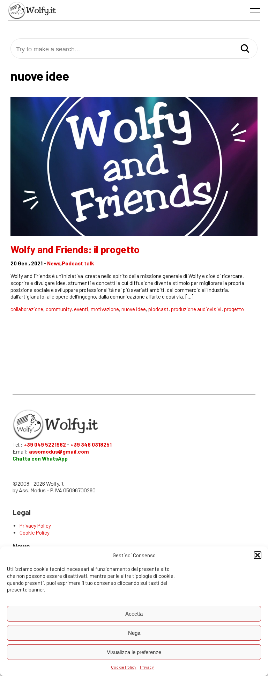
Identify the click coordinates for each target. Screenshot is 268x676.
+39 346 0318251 (91, 444)
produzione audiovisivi (196, 309)
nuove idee (133, 309)
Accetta (134, 614)
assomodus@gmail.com (59, 451)
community (59, 309)
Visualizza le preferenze (134, 652)
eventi (81, 309)
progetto (234, 309)
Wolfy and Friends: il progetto (75, 249)
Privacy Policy (35, 525)
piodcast (158, 309)
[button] (257, 555)
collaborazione (26, 309)
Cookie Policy (123, 666)
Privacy (147, 666)
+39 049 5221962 (45, 444)
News (53, 263)
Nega (134, 633)
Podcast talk (78, 263)
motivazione (105, 309)
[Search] (245, 49)
